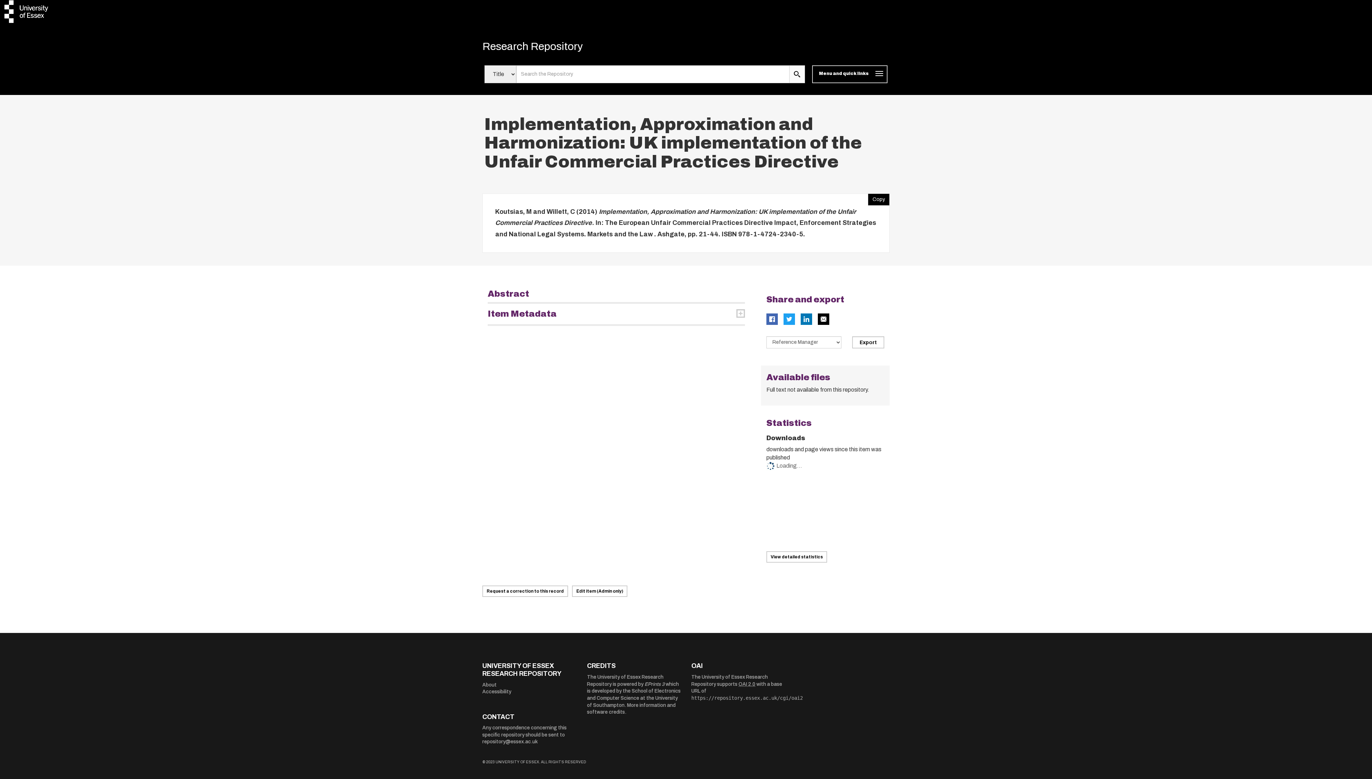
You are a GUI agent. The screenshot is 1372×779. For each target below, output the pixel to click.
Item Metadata (522, 313)
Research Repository (532, 46)
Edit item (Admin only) (599, 591)
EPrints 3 (655, 684)
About (489, 685)
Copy (876, 198)
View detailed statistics (797, 556)
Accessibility (496, 691)
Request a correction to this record (525, 591)
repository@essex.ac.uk (510, 741)
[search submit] (797, 74)
